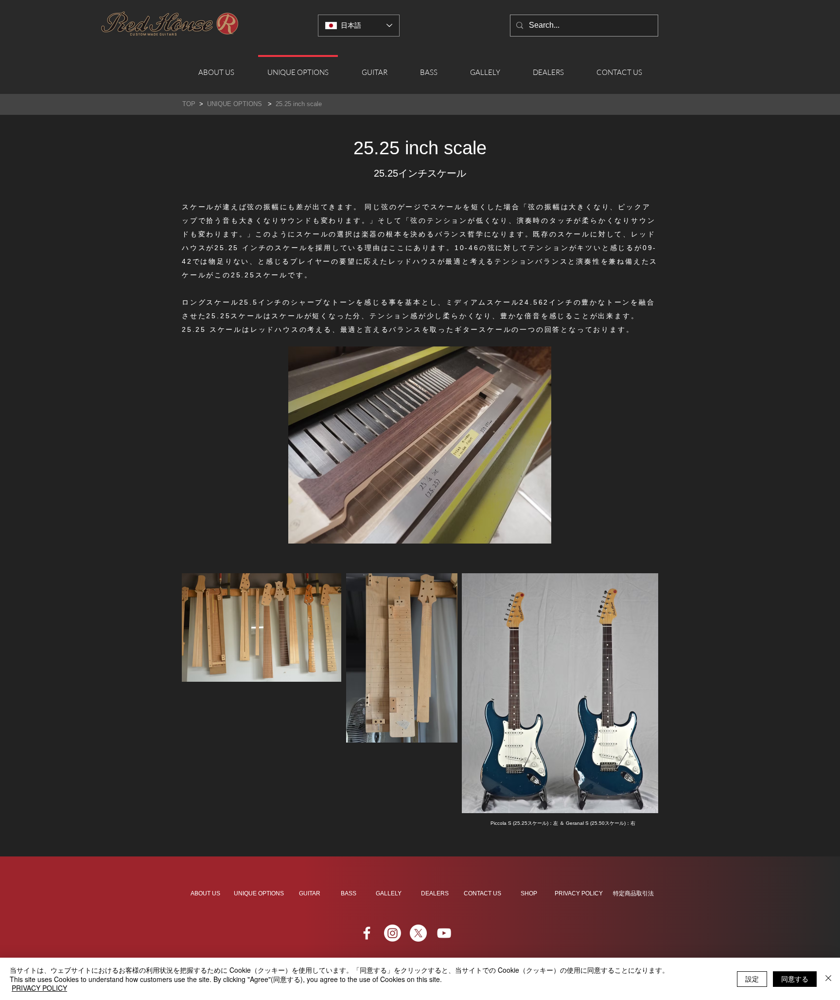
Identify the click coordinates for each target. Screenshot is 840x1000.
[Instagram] (392, 933)
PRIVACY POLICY (39, 988)
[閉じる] (828, 978)
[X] (418, 933)
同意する (794, 978)
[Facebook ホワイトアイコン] (366, 933)
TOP (189, 104)
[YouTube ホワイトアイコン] (444, 933)
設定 (752, 978)
